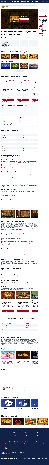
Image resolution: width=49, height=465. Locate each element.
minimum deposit (17, 162)
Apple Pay (14, 436)
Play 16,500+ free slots (19, 70)
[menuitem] (15, 1)
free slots (32, 263)
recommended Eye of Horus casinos (13, 159)
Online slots (36, 1)
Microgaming (27, 436)
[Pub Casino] (8, 82)
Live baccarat (3, 436)
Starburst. (20, 229)
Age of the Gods (31, 342)
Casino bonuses (22, 1)
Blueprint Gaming (19, 109)
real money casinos (18, 110)
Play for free (8, 308)
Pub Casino (27, 323)
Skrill (14, 432)
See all (43, 35)
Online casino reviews (43, 1)
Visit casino (8, 97)
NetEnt (26, 435)
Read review (8, 99)
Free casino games (30, 1)
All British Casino (28, 329)
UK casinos (18, 261)
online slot (12, 174)
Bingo (38, 435)
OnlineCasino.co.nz (6, 445)
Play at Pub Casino (8, 311)
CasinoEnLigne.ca (6, 448)
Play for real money (24, 18)
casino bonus (7, 242)
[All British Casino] (23, 82)
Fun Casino (27, 325)
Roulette (38, 432)
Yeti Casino (27, 327)
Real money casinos (15, 1)
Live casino (3, 432)
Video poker (39, 436)
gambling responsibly (31, 241)
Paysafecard (15, 435)
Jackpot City (27, 243)
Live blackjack (3, 435)
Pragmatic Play (4, 362)
